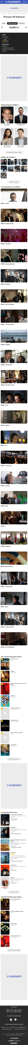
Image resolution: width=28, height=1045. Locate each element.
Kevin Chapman (20, 145)
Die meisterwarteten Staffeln (14, 950)
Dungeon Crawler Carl (15, 708)
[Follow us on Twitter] (12, 1010)
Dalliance (13, 877)
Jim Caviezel (7, 124)
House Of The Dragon (15, 899)
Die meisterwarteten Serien (14, 759)
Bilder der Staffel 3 (8, 157)
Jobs (8, 1033)
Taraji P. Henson (7, 145)
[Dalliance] (5, 883)
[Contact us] (20, 1010)
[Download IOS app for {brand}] (12, 1019)
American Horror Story (16, 935)
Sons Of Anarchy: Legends (16, 732)
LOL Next (13, 695)
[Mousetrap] (5, 832)
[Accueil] (12, 2)
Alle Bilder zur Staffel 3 (14, 182)
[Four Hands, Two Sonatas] (5, 820)
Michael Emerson (21, 124)
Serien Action (10, 13)
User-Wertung (5, 37)
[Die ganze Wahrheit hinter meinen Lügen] (5, 845)
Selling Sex (13, 852)
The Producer (14, 865)
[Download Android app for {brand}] (16, 1019)
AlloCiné (3, 1027)
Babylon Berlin (14, 923)
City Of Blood (14, 744)
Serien (6, 13)
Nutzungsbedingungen (20, 1033)
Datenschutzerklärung (10, 1035)
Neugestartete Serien (14, 892)
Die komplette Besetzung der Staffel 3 (14, 152)
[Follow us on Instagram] (16, 1010)
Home (2, 13)
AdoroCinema (5, 1029)
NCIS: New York (14, 658)
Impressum (12, 1033)
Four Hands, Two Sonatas (16, 814)
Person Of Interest (16, 13)
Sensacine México (18, 1029)
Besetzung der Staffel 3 (10, 105)
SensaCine (12, 1027)
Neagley (12, 671)
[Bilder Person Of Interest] (4, 162)
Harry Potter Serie (14, 720)
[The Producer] (5, 870)
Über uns (4, 1033)
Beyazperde (21, 1027)
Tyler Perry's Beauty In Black (17, 911)
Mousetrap (13, 827)
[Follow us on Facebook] (8, 1010)
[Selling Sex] (5, 858)
